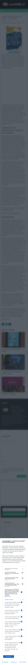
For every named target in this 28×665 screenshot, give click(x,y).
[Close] (24, 541)
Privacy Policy (22, 662)
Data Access (14, 662)
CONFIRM (8, 656)
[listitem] (14, 569)
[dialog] (14, 601)
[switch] (22, 573)
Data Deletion (5, 662)
